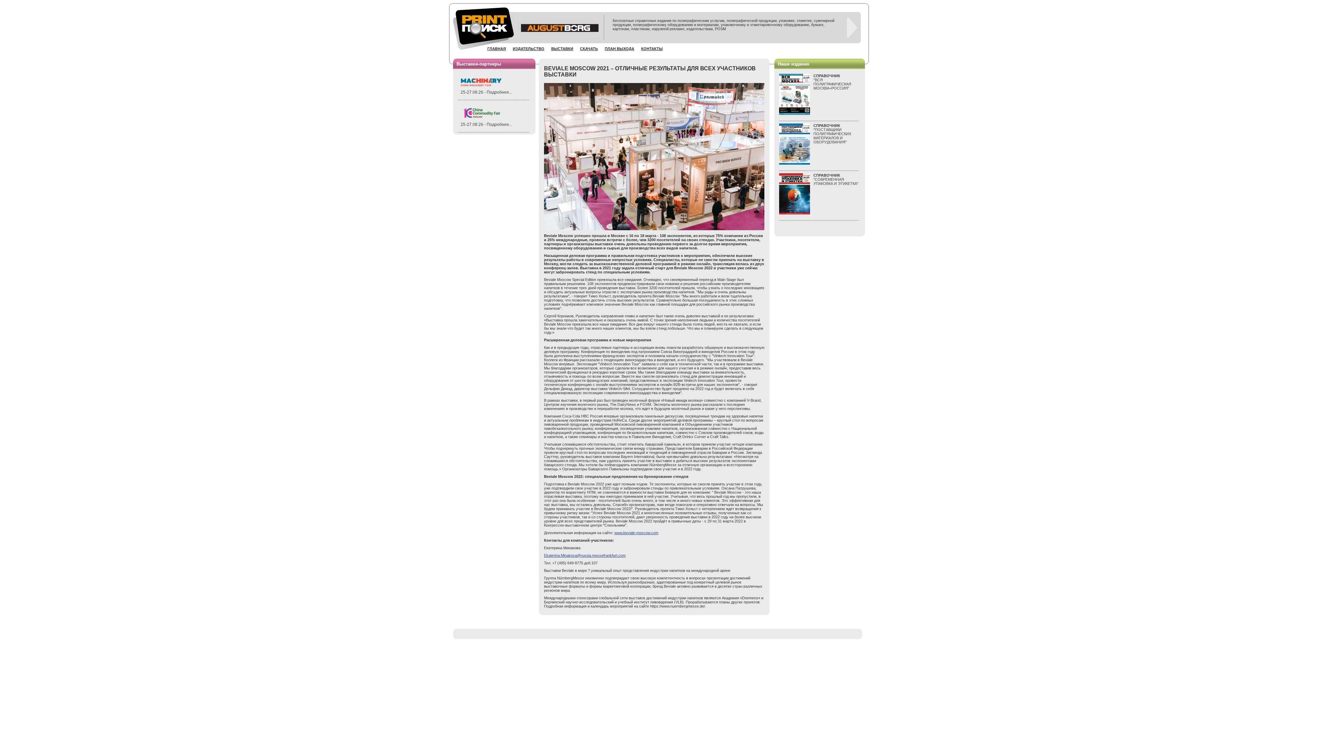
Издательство (528, 49)
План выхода (619, 49)
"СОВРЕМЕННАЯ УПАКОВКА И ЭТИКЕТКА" (835, 179)
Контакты (652, 49)
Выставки (562, 49)
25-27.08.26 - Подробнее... (486, 92)
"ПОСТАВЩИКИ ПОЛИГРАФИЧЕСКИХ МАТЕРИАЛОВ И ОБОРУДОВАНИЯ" (832, 134)
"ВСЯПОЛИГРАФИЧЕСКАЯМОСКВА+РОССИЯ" (832, 82)
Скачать (589, 49)
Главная (496, 49)
